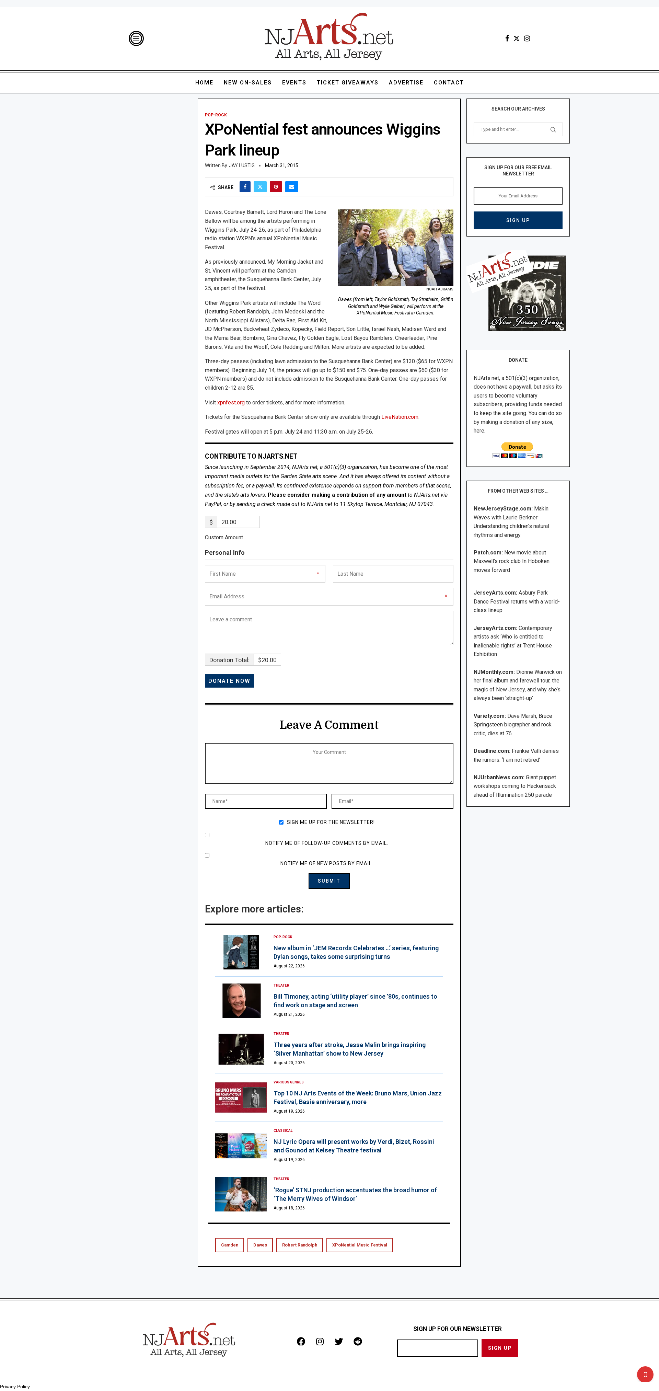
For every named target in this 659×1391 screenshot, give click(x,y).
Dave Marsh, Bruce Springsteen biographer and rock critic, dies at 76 (513, 725)
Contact (449, 82)
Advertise (406, 82)
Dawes (260, 1245)
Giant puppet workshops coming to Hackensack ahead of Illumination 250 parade (515, 786)
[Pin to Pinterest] (276, 186)
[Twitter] (516, 38)
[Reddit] (357, 1341)
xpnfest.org (231, 402)
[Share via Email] (291, 186)
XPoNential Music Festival (359, 1245)
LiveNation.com (399, 417)
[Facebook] (507, 38)
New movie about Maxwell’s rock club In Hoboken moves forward (512, 561)
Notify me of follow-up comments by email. (326, 843)
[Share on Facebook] (245, 186)
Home (204, 82)
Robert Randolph (299, 1245)
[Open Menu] (136, 38)
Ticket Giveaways (348, 82)
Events (294, 82)
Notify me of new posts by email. (326, 863)
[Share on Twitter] (260, 186)
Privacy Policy (15, 1386)
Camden (229, 1245)
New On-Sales (248, 82)
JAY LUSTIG (242, 165)
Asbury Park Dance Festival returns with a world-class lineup (517, 601)
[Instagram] (527, 38)
